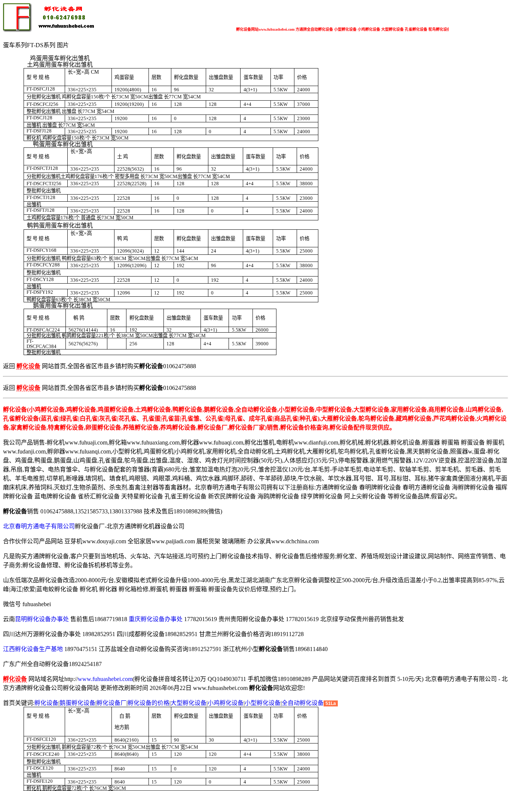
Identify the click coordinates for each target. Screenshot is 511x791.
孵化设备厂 (111, 703)
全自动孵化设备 (303, 703)
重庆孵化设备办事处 (156, 619)
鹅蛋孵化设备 (77, 703)
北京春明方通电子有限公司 (39, 526)
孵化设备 (46, 703)
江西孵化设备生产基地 (33, 649)
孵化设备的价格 (148, 703)
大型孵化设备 (188, 703)
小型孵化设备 (263, 703)
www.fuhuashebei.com (105, 679)
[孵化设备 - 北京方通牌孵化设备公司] (50, 30)
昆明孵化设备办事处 (42, 619)
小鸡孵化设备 (226, 703)
